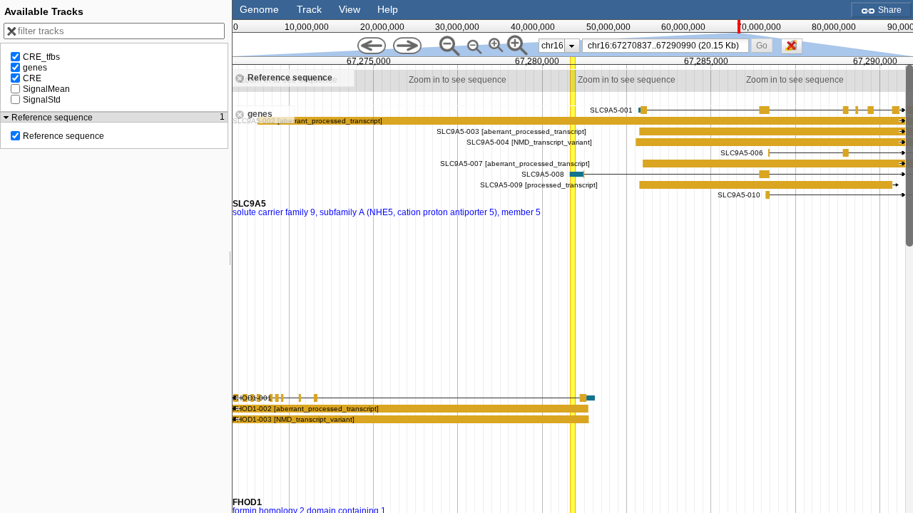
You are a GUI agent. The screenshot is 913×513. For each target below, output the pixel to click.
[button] (761, 45)
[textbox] (668, 46)
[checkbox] (795, 50)
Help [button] (387, 9)
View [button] (349, 9)
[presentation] (571, 46)
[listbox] (559, 45)
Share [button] (889, 10)
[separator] (230, 256)
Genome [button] (259, 9)
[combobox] (666, 45)
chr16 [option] (552, 46)
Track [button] (309, 9)
